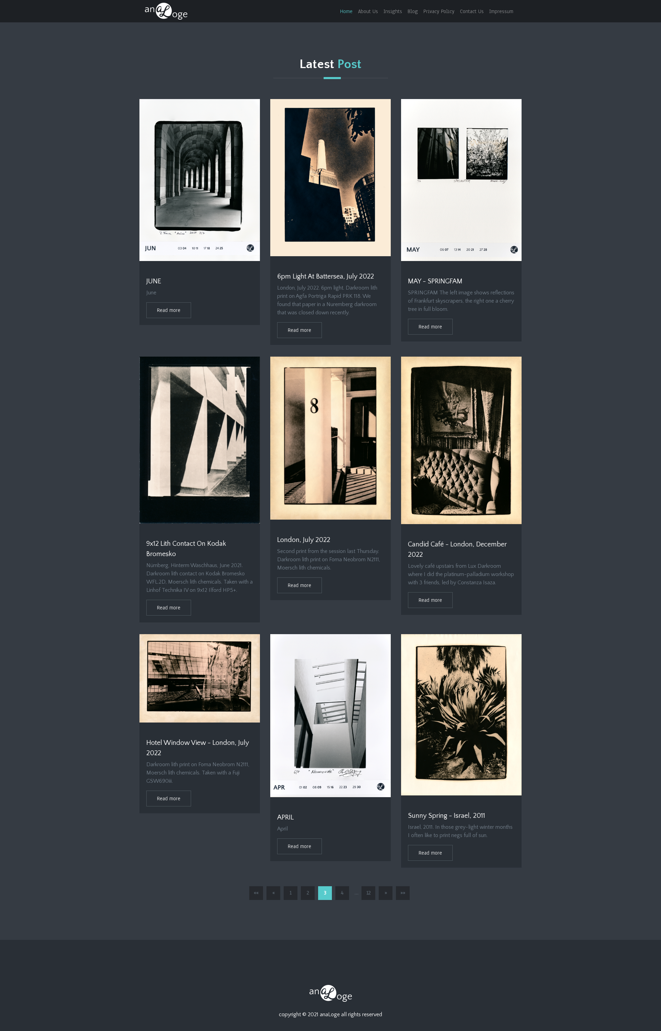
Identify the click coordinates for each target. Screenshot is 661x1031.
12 (368, 892)
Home (346, 11)
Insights (393, 11)
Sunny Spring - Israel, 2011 (446, 816)
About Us (368, 11)
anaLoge (330, 1014)
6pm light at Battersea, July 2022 (325, 276)
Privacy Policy (438, 11)
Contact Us (472, 11)
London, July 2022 (303, 540)
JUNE (153, 281)
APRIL (285, 817)
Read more (168, 310)
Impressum (501, 11)
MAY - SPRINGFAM (435, 281)
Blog (413, 11)
